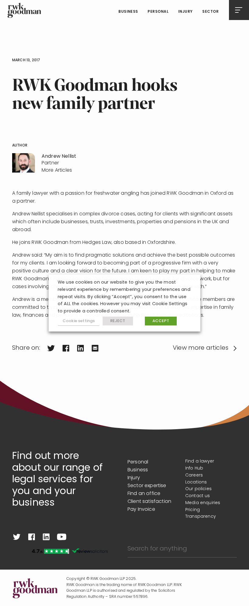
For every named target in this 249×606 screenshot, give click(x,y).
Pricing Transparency (200, 513)
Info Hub (194, 468)
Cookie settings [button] (79, 321)
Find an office (144, 493)
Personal (158, 12)
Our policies (198, 489)
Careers (194, 475)
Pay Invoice (141, 509)
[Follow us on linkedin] (46, 537)
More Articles (57, 170)
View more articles (200, 348)
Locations (196, 482)
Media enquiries (202, 503)
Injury (185, 12)
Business (128, 12)
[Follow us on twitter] (16, 537)
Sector (210, 12)
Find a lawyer (199, 461)
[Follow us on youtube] (62, 537)
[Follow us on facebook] (31, 537)
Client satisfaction (149, 501)
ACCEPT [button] (160, 321)
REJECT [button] (117, 321)
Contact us (197, 496)
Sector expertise (147, 485)
